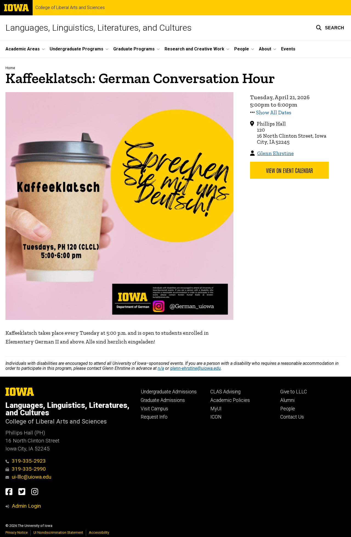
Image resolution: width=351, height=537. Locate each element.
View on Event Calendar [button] (289, 170)
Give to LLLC (293, 391)
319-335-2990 (29, 469)
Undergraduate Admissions (169, 391)
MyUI (216, 408)
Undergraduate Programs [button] (76, 49)
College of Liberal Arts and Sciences (70, 7)
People (287, 408)
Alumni (287, 400)
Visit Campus (154, 408)
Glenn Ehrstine (275, 153)
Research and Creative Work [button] (194, 49)
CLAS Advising (225, 391)
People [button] (241, 49)
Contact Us (292, 417)
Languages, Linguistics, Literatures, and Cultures (98, 27)
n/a (161, 368)
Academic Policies (230, 400)
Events (288, 49)
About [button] (265, 49)
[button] (330, 27)
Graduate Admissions (163, 400)
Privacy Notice (16, 532)
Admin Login (26, 506)
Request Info (154, 417)
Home (10, 68)
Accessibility (99, 532)
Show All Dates (273, 112)
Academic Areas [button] (22, 49)
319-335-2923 (29, 461)
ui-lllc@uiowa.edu (31, 477)
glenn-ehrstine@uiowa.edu (195, 368)
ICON (216, 417)
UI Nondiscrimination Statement (58, 532)
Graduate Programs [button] (134, 49)
